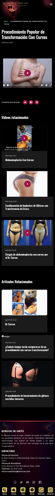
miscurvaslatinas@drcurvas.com (16, 471)
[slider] (20, 85)
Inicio (6, 21)
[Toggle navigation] (51, 4)
